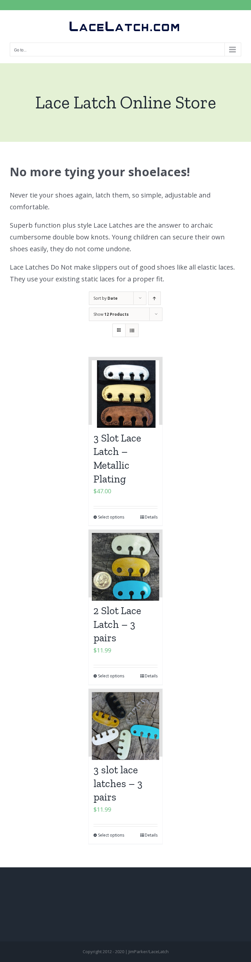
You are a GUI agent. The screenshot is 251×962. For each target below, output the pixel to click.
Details (151, 517)
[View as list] (132, 330)
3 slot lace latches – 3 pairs (117, 783)
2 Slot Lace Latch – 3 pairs (117, 624)
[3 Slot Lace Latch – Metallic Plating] (126, 391)
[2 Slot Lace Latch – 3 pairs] (126, 563)
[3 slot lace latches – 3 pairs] (126, 723)
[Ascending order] (154, 298)
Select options (111, 517)
